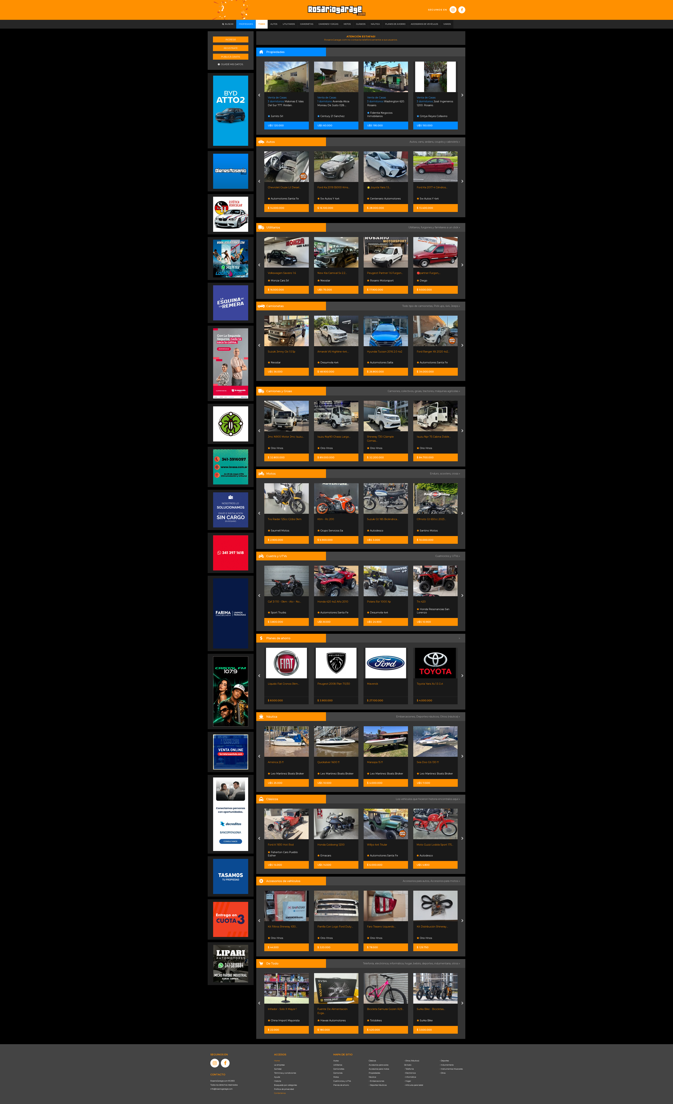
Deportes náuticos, (428, 716)
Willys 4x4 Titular (278, 844)
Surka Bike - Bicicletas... (331, 1009)
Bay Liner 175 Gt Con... (430, 762)
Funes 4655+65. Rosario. (384, 101)
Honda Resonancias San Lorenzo (333, 611)
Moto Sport (376, 612)
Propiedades (374, 1073)
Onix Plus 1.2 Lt (376, 187)
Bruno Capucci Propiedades (436, 116)
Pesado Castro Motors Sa (385, 198)
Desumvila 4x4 (279, 612)
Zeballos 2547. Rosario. (433, 101)
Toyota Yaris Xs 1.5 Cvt (330, 683)
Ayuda (277, 1077)
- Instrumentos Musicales (451, 1069)
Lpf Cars (424, 362)
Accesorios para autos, (416, 881)
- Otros (443, 1073)
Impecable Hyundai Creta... (433, 351)
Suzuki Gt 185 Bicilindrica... (283, 519)
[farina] (230, 613)
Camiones (337, 1073)
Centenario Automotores (285, 198)
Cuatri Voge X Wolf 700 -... (383, 601)
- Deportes (444, 1060)
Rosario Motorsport (282, 280)
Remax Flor (376, 116)
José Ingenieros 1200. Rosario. (335, 101)
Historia (277, 1081)
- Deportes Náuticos (378, 1085)
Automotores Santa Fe (334, 362)
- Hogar (407, 1081)
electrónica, (382, 963)
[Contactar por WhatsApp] (230, 171)
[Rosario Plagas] (230, 423)
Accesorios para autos (378, 1065)
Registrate (231, 48)
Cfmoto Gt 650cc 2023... (332, 519)
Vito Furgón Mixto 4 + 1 (431, 273)
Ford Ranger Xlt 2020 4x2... (333, 351)
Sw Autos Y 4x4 (329, 198)
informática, (397, 963)
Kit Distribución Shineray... (333, 926)
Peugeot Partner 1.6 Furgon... (286, 273)
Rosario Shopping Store (384, 1020)
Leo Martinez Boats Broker (287, 773)
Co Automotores (429, 198)
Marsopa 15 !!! (275, 762)
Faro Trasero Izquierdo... (282, 926)
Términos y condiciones (285, 1073)
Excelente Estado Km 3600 (433, 519)
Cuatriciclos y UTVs (342, 1081)
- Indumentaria (447, 1065)
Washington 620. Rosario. (286, 101)
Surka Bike (326, 1020)
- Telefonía (409, 1069)
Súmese (277, 1069)
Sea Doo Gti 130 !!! (328, 762)
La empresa (279, 1065)
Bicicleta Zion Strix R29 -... (432, 1009)
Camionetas (338, 1069)
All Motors (425, 530)
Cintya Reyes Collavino (334, 116)
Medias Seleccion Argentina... (385, 1009)
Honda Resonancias (381, 530)
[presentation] (259, 95)
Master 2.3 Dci (375, 273)
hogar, (409, 963)
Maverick (273, 683)
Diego (324, 280)
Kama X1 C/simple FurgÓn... (433, 436)
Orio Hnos (375, 362)
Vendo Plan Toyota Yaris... (432, 683)
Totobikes (276, 1020)
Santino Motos (329, 530)
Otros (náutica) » (450, 716)
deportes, (428, 963)
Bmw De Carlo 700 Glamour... (435, 844)
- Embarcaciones (376, 1081)
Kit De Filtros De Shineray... (383, 926)
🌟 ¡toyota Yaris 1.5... (279, 187)
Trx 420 (321, 601)
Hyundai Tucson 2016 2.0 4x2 (285, 351)
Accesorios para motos (444, 881)
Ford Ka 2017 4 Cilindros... (332, 187)
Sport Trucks (377, 773)
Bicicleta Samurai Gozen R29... (286, 1009)
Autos (336, 1060)
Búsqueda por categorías (285, 1085)
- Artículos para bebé (413, 1085)
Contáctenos (280, 1093)
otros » (456, 963)
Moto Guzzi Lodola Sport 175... (335, 844)
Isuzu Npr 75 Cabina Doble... (334, 436)
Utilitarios (337, 1065)
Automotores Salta (282, 362)
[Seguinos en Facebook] (461, 9)
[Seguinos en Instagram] (453, 9)
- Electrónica (410, 1073)
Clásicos (372, 1060)
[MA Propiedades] (230, 552)
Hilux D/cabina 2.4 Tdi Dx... (382, 351)
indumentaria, (443, 963)
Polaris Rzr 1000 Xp (279, 601)
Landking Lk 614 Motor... (382, 436)
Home (277, 1060)
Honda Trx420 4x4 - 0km (432, 601)
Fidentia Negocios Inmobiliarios (280, 114)
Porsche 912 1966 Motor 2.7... (384, 844)
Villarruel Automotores (433, 280)
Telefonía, (369, 963)
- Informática (410, 1077)
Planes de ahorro (341, 1085)
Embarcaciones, (406, 716)
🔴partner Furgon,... (329, 273)
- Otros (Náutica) (411, 1060)
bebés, (417, 963)
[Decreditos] (230, 814)
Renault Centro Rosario (384, 280)
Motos (336, 1077)
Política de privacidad (284, 1089)
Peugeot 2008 (376, 683)
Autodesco (277, 530)
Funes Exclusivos (380, 855)
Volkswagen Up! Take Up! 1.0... (435, 187)
